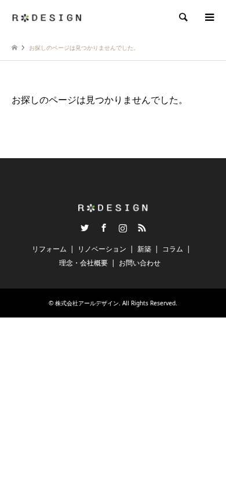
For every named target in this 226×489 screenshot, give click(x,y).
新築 (144, 249)
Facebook (104, 228)
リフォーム (49, 249)
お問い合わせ (140, 263)
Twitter (85, 228)
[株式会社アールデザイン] (47, 17)
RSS (142, 228)
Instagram (123, 228)
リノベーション (102, 249)
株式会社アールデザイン (87, 303)
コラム (172, 249)
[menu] (208, 17)
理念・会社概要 (83, 263)
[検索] (182, 17)
